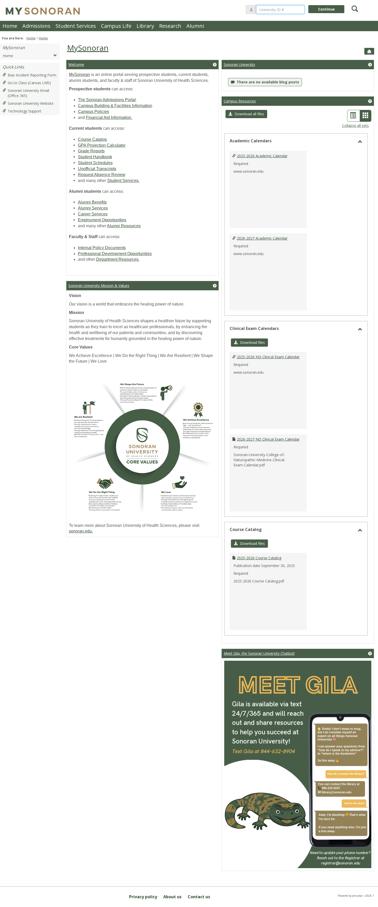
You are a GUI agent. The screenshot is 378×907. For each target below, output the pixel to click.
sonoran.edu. (81, 531)
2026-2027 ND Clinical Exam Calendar (268, 439)
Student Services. (123, 180)
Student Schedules (95, 163)
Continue (326, 9)
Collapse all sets (355, 125)
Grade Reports (91, 151)
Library (145, 25)
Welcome (76, 64)
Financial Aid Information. (109, 117)
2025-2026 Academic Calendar (262, 155)
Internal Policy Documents (102, 248)
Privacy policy (143, 897)
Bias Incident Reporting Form (32, 75)
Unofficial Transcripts (97, 169)
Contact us (199, 897)
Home (10, 25)
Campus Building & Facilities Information (115, 105)
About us (172, 897)
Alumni (195, 25)
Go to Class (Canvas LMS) (29, 82)
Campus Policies (93, 111)
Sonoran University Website (30, 103)
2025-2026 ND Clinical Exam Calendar (268, 356)
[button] (246, 114)
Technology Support (24, 111)
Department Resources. (117, 259)
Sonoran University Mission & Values (98, 285)
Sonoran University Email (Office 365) (28, 93)
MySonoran (14, 47)
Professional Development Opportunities (115, 253)
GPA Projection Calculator (101, 145)
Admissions (36, 25)
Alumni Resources (124, 226)
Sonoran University (239, 64)
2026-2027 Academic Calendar (262, 238)
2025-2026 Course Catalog (259, 557)
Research (170, 25)
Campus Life (116, 25)
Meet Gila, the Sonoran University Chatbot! (259, 653)
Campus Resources (240, 101)
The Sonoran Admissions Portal (107, 100)
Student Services (76, 25)
